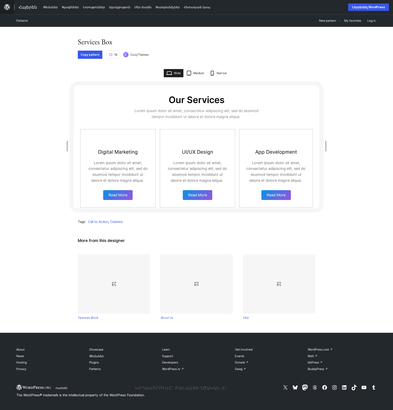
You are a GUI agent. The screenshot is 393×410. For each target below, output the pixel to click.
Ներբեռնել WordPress (368, 7)
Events (239, 356)
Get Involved (244, 349)
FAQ (246, 317)
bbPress (315, 362)
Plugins (94, 362)
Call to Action (98, 222)
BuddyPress (318, 369)
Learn (166, 349)
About (20, 349)
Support (167, 356)
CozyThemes (139, 54)
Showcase (96, 349)
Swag (240, 369)
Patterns (22, 20)
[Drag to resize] (68, 146)
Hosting (21, 362)
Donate (241, 362)
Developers (170, 362)
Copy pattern (90, 54)
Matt (312, 356)
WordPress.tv (173, 369)
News (20, 356)
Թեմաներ (96, 356)
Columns (116, 222)
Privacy (21, 369)
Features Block (88, 317)
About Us (167, 317)
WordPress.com (320, 349)
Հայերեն (61, 388)
